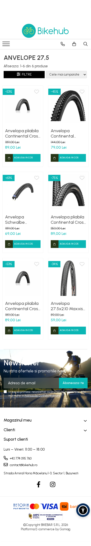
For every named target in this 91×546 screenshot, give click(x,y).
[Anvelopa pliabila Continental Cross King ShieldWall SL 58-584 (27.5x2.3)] (23, 105)
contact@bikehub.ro (23, 465)
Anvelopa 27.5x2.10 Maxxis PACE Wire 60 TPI (67, 306)
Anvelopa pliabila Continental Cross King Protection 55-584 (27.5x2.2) (68, 219)
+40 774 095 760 (20, 458)
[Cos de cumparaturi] (74, 44)
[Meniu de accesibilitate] (83, 510)
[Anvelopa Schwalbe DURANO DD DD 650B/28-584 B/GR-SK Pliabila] (23, 192)
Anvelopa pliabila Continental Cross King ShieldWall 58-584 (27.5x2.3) (22, 306)
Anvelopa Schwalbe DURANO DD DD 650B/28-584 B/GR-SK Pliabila (20, 219)
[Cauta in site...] (85, 44)
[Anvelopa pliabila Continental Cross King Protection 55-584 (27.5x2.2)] (68, 192)
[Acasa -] (45, 31)
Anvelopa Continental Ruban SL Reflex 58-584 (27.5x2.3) (68, 133)
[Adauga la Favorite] (37, 92)
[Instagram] (52, 484)
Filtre (26, 74)
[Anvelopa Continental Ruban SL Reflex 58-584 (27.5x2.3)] (68, 105)
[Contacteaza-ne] (62, 44)
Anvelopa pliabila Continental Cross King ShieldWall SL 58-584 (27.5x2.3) (22, 133)
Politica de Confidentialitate (42, 395)
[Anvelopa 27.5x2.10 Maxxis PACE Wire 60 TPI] (68, 278)
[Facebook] (38, 484)
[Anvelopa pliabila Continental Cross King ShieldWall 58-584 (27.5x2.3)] (23, 278)
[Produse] (6, 45)
